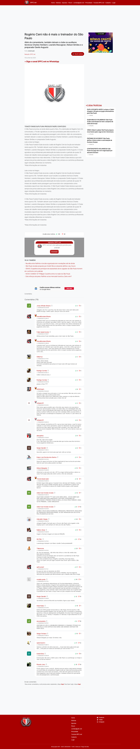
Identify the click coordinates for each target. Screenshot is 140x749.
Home (53, 2)
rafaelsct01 (40, 403)
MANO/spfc (40, 389)
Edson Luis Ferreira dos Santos (46, 457)
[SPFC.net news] (54, 288)
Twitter (101, 719)
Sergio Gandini (41, 448)
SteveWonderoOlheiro (44, 316)
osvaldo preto (41, 579)
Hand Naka (40, 606)
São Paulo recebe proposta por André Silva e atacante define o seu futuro (50, 266)
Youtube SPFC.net (98, 2)
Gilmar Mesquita (42, 468)
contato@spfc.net (78, 2)
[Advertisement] (70, 18)
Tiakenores (40, 548)
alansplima (40, 436)
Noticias (58, 2)
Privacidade (88, 2)
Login (113, 2)
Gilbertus (39, 357)
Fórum (70, 2)
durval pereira (41, 621)
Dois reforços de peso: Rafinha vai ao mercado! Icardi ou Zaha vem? (49, 276)
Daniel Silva (40, 654)
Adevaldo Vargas (42, 519)
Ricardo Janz (41, 664)
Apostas (64, 2)
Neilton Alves (41, 530)
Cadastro (108, 2)
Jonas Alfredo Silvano (44, 306)
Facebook (101, 717)
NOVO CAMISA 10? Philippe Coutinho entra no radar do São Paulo (48, 274)
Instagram (101, 722)
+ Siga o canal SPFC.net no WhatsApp (42, 61)
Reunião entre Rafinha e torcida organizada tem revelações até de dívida (50, 263)
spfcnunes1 (40, 567)
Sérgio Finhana (41, 633)
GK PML (39, 539)
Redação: (30, 54)
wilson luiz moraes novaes (45, 493)
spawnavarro (41, 643)
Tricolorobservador (43, 479)
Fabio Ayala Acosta (43, 332)
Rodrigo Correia (42, 371)
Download (54, 252)
